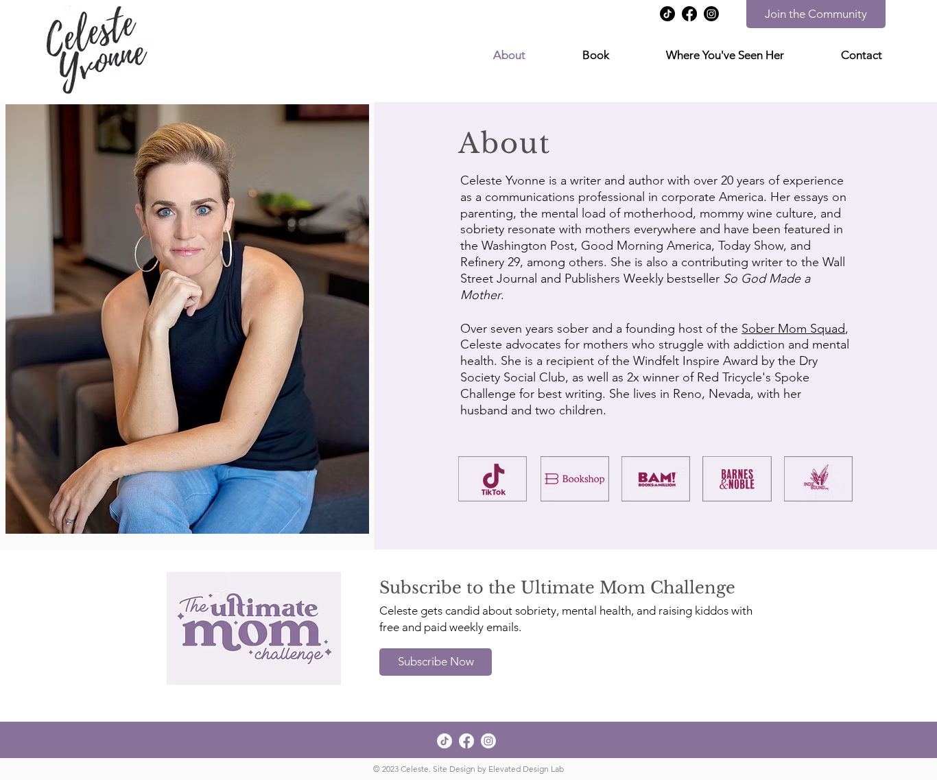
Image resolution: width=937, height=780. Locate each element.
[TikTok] (667, 13)
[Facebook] (689, 13)
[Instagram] (711, 13)
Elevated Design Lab (526, 769)
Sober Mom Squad (793, 328)
